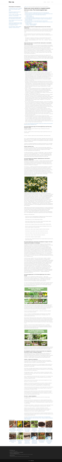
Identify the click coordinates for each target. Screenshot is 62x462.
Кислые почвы (30, 416)
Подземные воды (40, 416)
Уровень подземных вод (30, 16)
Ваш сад (11, 2)
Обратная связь (12, 455)
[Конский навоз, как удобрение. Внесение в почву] (12, 439)
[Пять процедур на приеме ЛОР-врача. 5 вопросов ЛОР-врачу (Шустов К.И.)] (12, 427)
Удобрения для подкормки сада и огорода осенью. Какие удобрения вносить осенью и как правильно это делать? (15, 23)
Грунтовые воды (35, 416)
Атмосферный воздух (47, 416)
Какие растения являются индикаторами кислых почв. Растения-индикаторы (37, 12)
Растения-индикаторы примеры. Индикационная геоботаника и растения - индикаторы (38, 17)
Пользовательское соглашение (18, 452)
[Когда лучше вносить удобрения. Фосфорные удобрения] (19, 439)
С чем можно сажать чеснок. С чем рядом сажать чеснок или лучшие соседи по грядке (15, 9)
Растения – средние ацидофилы (31, 24)
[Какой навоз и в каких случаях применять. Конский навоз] (41, 439)
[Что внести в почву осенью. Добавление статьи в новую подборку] (49, 439)
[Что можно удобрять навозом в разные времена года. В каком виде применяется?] (49, 427)
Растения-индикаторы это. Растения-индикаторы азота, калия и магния (36, 20)
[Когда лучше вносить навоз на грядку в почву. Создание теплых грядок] (27, 427)
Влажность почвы (29, 15)
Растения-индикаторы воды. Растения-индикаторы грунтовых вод (35, 14)
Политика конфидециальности (14, 453)
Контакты (11, 452)
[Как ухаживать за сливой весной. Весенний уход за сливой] (34, 427)
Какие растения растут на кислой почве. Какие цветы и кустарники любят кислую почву (38, 13)
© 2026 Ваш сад (12, 450)
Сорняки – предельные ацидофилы (31, 23)
